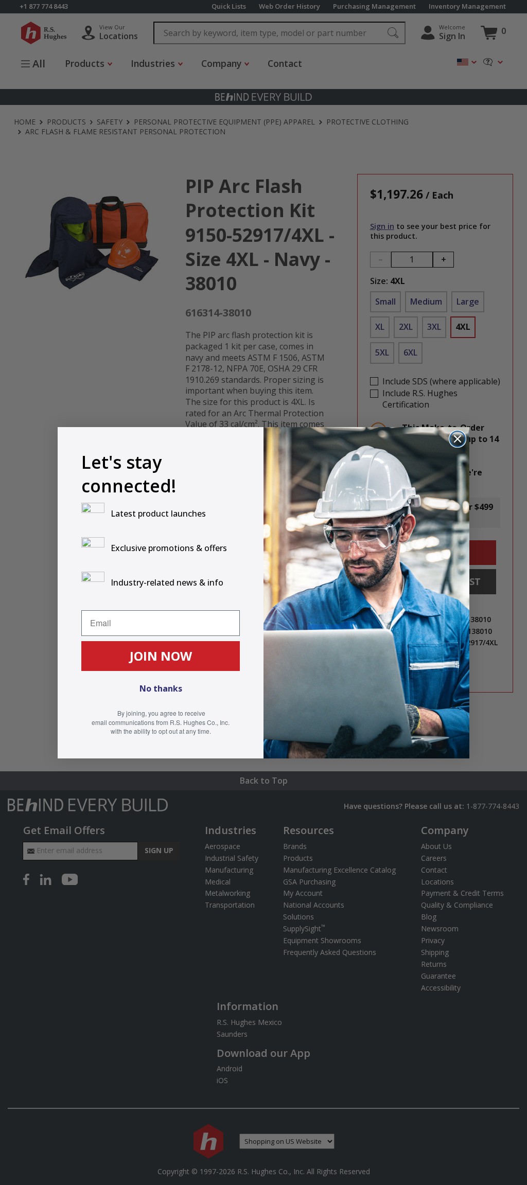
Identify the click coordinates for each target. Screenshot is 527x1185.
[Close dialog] (457, 439)
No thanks (160, 688)
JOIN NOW (161, 655)
